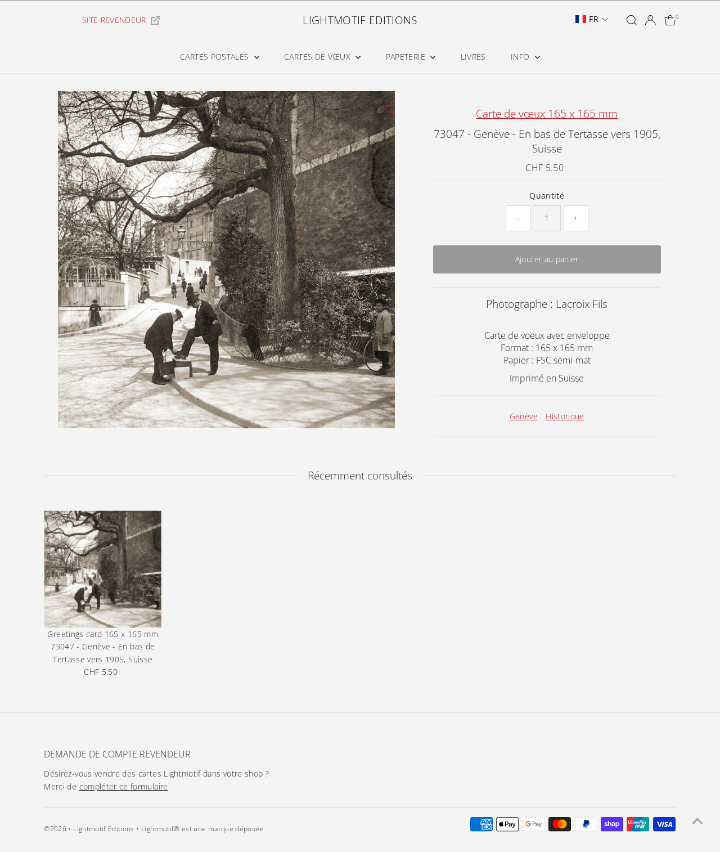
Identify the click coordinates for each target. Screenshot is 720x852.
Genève (524, 416)
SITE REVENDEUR (114, 20)
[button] (592, 19)
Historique (565, 416)
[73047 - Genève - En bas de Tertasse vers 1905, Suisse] (102, 569)
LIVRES (473, 56)
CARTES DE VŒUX (318, 56)
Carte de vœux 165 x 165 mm (547, 113)
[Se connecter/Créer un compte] (650, 20)
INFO (521, 56)
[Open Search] (632, 20)
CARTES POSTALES (215, 56)
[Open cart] (670, 20)
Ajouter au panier (547, 259)
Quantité (546, 195)
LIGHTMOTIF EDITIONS (360, 20)
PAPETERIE (407, 56)
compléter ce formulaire (123, 786)
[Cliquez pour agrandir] (390, 109)
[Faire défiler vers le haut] (697, 821)
